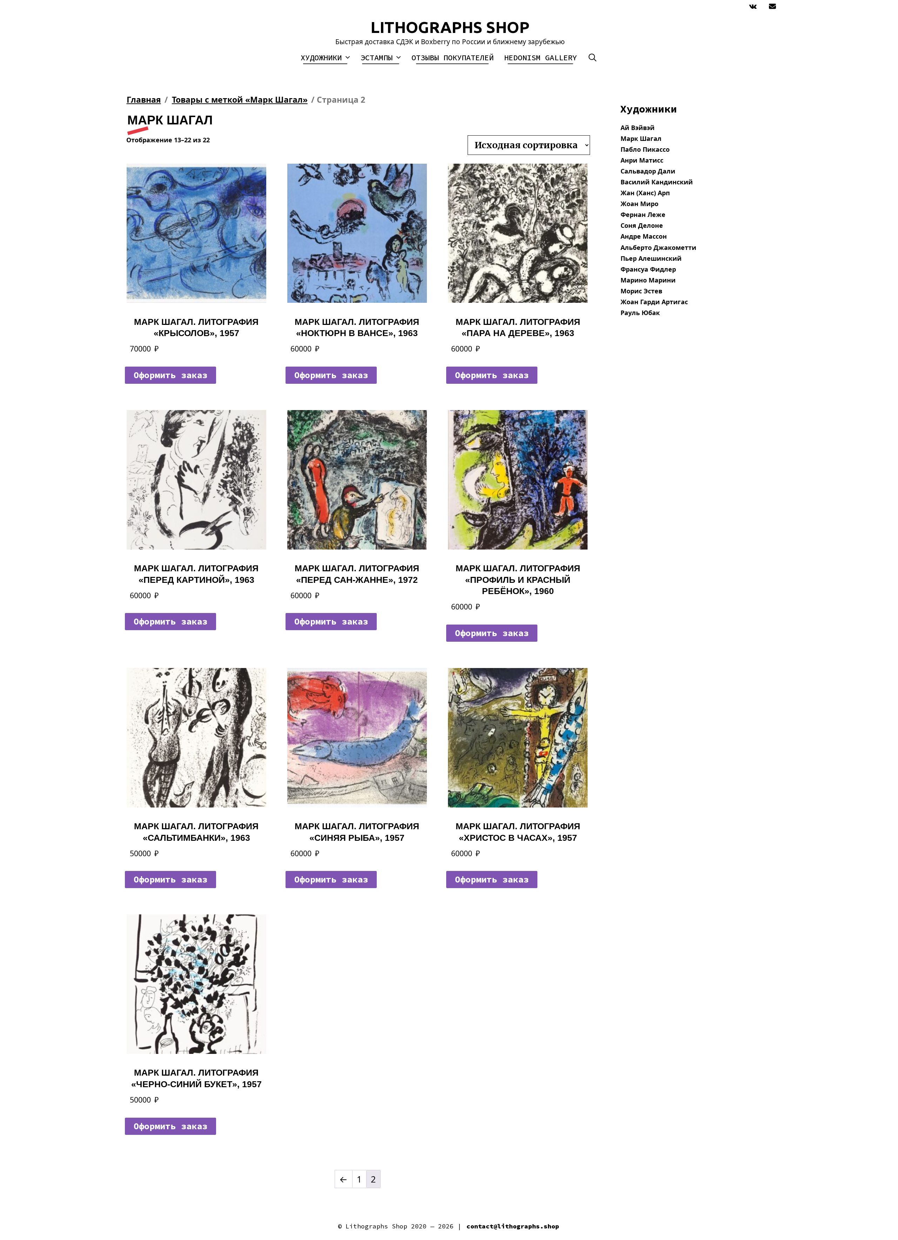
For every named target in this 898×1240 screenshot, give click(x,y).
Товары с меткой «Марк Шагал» (240, 99)
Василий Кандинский (657, 182)
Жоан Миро (639, 203)
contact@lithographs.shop (513, 1226)
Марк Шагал (641, 138)
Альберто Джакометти (658, 247)
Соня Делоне (642, 225)
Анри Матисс (642, 160)
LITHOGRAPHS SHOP (449, 27)
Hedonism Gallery (540, 57)
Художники (321, 57)
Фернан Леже (643, 214)
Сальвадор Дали (648, 171)
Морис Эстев (641, 291)
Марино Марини (648, 280)
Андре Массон (644, 236)
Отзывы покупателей (452, 57)
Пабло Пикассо (645, 149)
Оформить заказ (170, 375)
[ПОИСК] (592, 57)
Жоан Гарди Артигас (654, 302)
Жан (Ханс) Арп (645, 193)
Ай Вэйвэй (638, 127)
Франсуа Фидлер (648, 269)
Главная (144, 99)
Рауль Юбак (640, 312)
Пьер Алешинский (651, 258)
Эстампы (377, 57)
